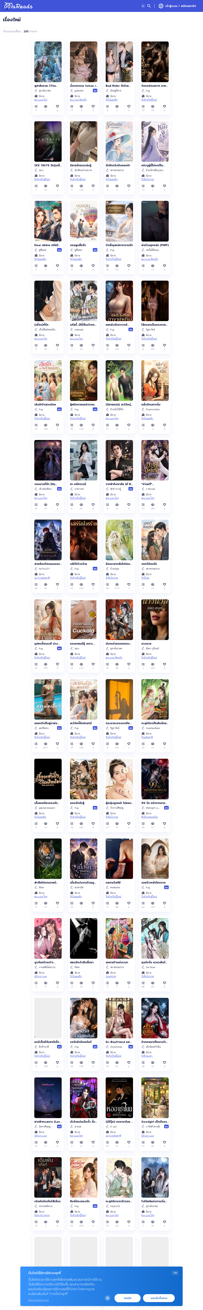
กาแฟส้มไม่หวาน (47, 967)
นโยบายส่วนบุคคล (38, 1300)
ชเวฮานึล (79, 887)
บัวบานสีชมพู (116, 807)
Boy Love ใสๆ (40, 99)
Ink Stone (150, 967)
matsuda (79, 329)
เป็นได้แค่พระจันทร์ (48, 329)
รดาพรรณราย (117, 170)
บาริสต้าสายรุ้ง (153, 1126)
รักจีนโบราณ (147, 179)
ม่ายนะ (78, 1126)
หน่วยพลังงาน (46, 1206)
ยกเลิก (127, 1298)
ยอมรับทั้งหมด (159, 1298)
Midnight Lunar (153, 807)
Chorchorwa (116, 1046)
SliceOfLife (111, 976)
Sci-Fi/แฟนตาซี (42, 577)
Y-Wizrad (150, 488)
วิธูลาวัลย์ (150, 329)
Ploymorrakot (153, 409)
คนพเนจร (115, 887)
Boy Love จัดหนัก (78, 99)
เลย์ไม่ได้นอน (152, 249)
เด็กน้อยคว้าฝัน (153, 1046)
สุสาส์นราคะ (45, 90)
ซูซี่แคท (42, 249)
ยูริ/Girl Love (40, 976)
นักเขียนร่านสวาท (83, 170)
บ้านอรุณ (114, 568)
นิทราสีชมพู (44, 1126)
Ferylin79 (115, 1206)
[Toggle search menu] (149, 6)
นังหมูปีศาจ (115, 90)
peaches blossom (47, 807)
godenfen (79, 90)
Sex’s (41, 170)
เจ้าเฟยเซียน (45, 488)
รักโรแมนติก (112, 99)
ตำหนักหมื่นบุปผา (155, 170)
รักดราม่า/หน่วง (42, 1215)
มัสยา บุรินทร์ (152, 648)
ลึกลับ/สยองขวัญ (149, 816)
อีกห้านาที (44, 1046)
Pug (148, 90)
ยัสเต (41, 887)
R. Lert (113, 1126)
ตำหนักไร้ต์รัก (117, 409)
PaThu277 (44, 568)
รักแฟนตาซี (147, 737)
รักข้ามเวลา (146, 1055)
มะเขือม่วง (44, 728)
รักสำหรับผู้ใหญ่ (149, 99)
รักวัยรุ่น (145, 577)
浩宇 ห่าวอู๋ (115, 488)
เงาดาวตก (79, 488)
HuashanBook (153, 728)
